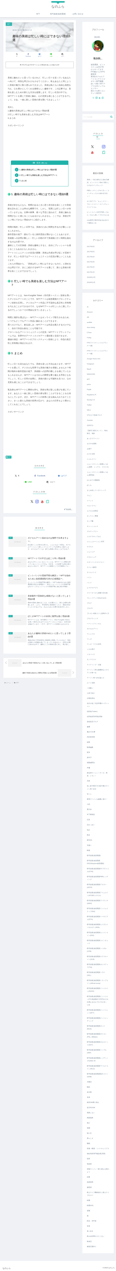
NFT (9, 457)
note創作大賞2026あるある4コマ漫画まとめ (98, 221)
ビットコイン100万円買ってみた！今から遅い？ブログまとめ (98, 213)
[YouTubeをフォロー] (42, 501)
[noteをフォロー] (47, 501)
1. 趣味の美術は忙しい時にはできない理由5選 (38, 170)
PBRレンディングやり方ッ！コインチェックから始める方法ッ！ (98, 193)
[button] (62, 55)
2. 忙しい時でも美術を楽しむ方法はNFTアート (38, 175)
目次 (38, 163)
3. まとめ (23, 181)
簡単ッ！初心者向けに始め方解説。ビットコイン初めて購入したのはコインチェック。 (98, 182)
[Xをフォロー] (32, 501)
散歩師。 (98, 58)
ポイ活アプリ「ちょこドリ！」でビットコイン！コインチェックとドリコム (98, 204)
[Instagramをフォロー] (37, 501)
